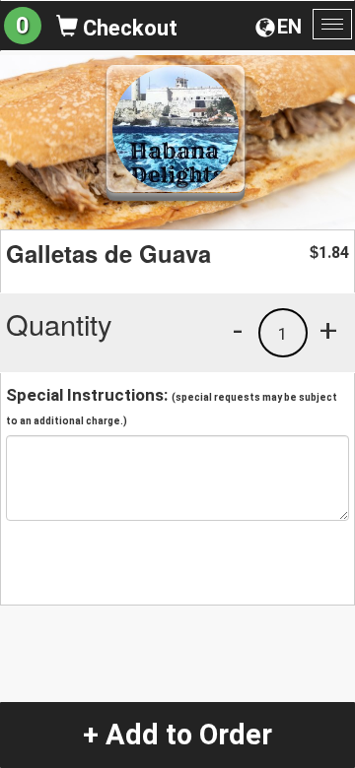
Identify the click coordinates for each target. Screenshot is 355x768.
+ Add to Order (177, 734)
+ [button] (328, 330)
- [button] (238, 330)
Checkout (128, 28)
